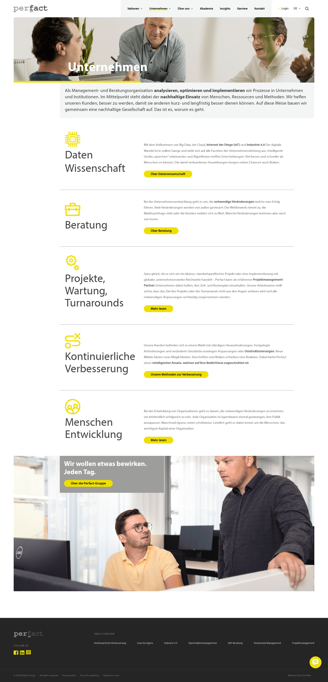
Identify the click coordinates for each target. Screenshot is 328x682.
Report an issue (111, 675)
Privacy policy (69, 675)
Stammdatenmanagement (202, 643)
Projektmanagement (303, 643)
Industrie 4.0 (170, 643)
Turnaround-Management (267, 643)
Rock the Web (304, 675)
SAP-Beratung (235, 643)
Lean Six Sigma (145, 643)
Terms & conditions (89, 675)
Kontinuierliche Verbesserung (110, 643)
